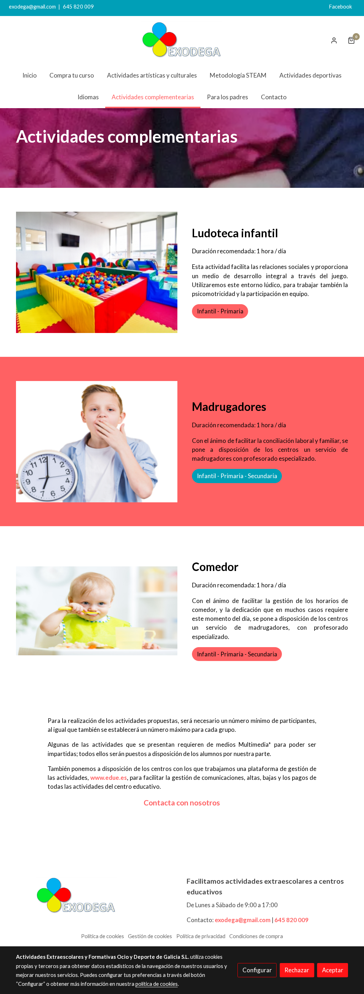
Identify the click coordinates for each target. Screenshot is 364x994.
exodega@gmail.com (32, 7)
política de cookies (156, 984)
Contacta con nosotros (182, 802)
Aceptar (332, 970)
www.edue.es (108, 777)
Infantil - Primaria (220, 311)
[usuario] (334, 40)
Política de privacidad (200, 936)
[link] (182, 40)
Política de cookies (102, 936)
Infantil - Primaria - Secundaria (237, 476)
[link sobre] (96, 896)
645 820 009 (78, 7)
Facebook (342, 7)
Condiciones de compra (256, 936)
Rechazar (296, 970)
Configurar (257, 970)
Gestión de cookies (150, 936)
